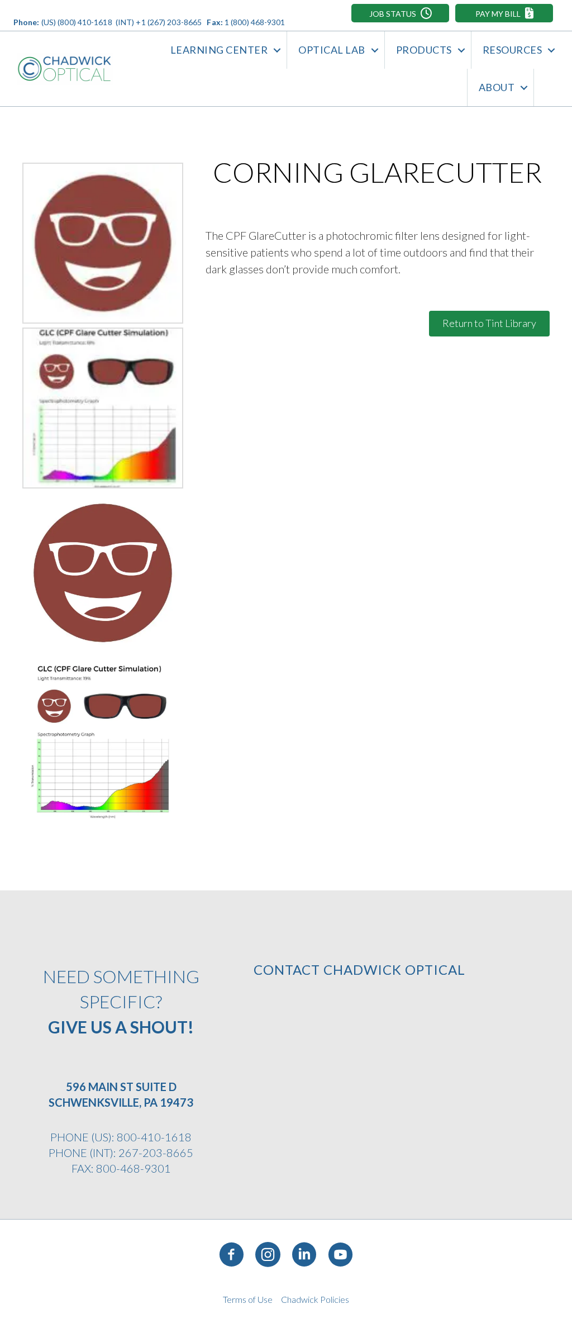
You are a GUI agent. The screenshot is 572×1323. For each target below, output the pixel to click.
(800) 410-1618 (85, 22)
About (497, 87)
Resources (512, 50)
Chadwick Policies (315, 1299)
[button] (400, 13)
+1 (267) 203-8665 (169, 22)
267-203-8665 (155, 1152)
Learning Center (219, 50)
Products (424, 50)
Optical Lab (331, 50)
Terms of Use (248, 1299)
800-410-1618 (154, 1137)
